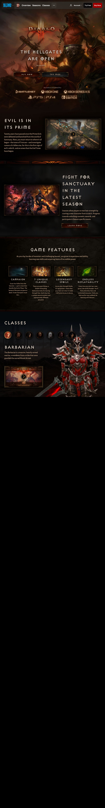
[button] (97, 5)
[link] (25, 92)
